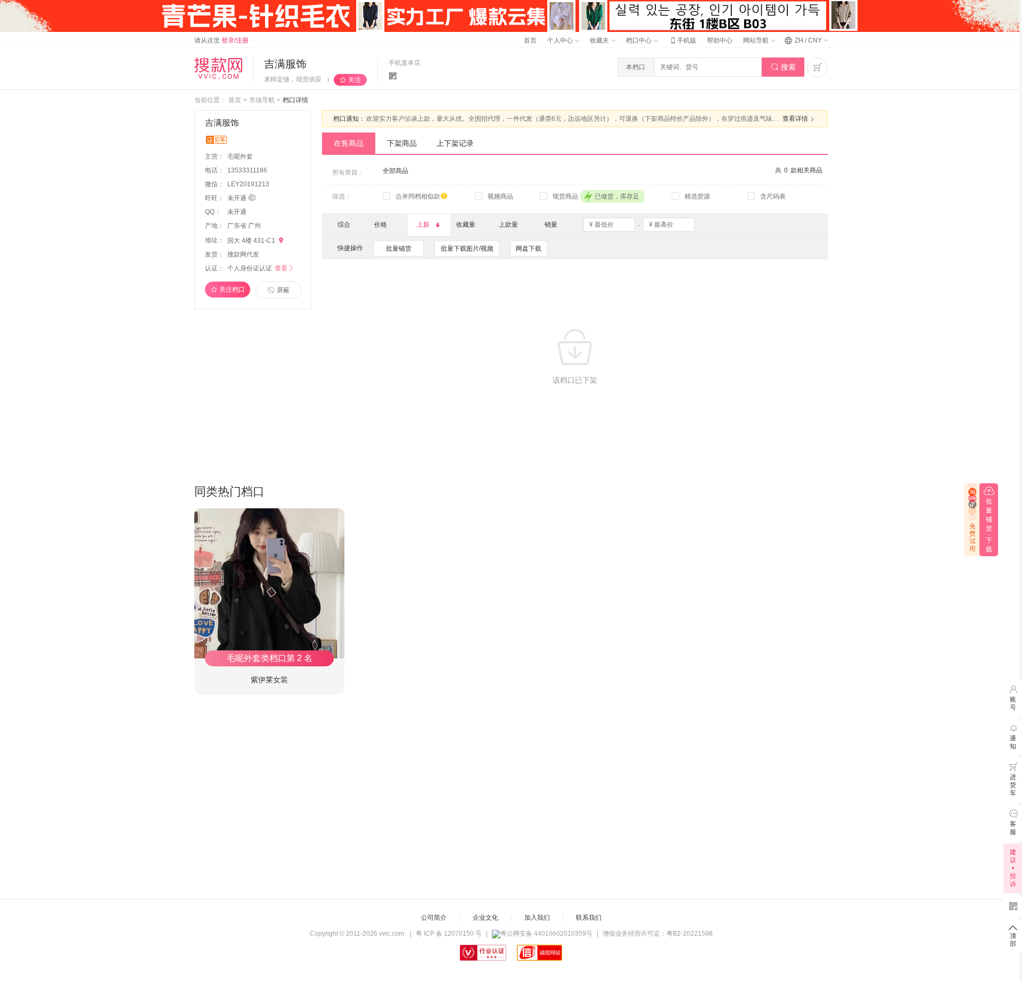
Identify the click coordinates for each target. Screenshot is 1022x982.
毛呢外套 (240, 156)
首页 (530, 40)
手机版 (682, 40)
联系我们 (588, 917)
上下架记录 (455, 143)
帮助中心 (719, 40)
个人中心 (560, 40)
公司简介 (434, 917)
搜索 (783, 67)
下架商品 (402, 143)
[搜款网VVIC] (218, 68)
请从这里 (221, 40)
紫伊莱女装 (269, 679)
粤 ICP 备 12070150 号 (449, 933)
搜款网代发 (243, 254)
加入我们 (537, 917)
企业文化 (485, 917)
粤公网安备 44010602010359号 (546, 933)
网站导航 (756, 40)
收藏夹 (600, 40)
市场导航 (262, 100)
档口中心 (639, 40)
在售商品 (349, 143)
